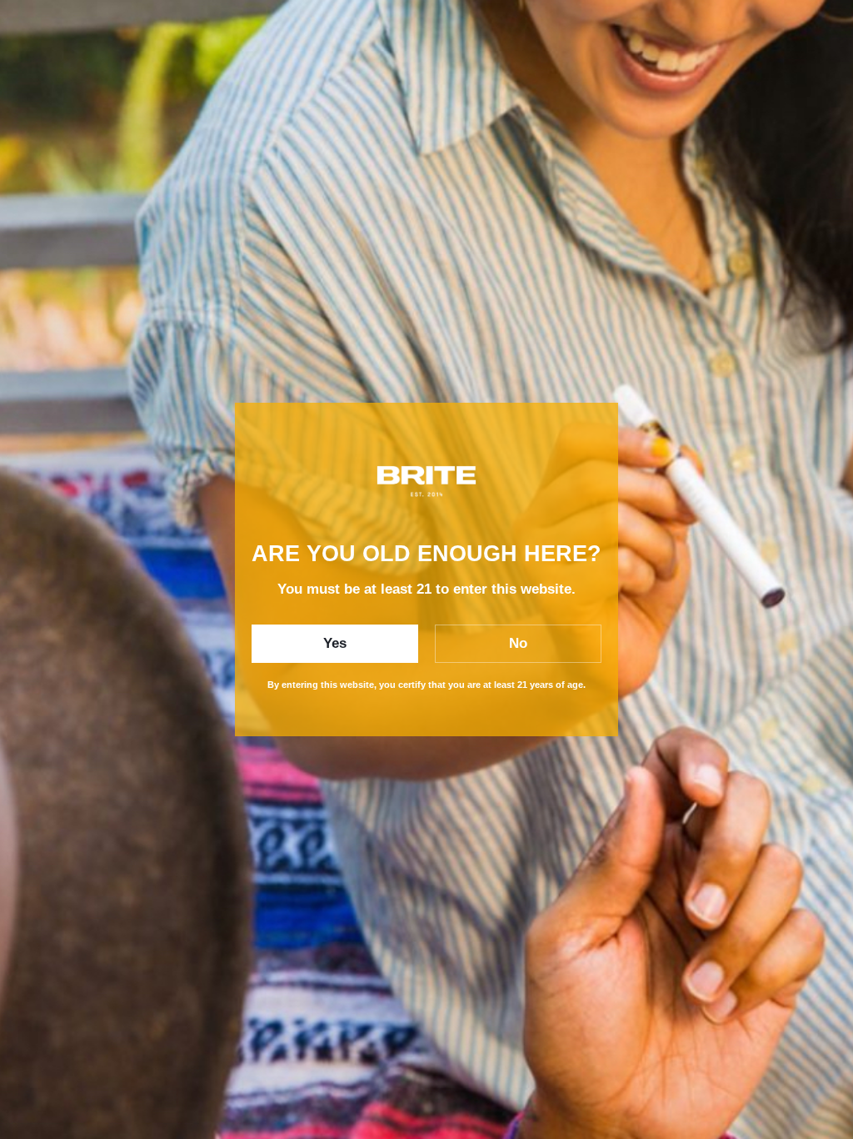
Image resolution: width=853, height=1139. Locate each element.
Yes (335, 643)
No (518, 643)
